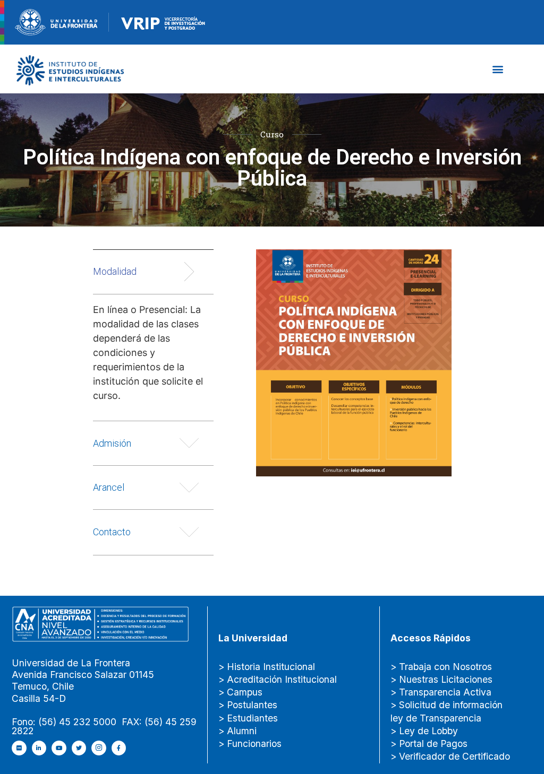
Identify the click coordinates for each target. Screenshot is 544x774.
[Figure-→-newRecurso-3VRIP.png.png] (108, 21)
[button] (497, 68)
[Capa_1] (70, 69)
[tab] (153, 335)
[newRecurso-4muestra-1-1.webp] (56, 21)
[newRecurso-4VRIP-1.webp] (163, 21)
